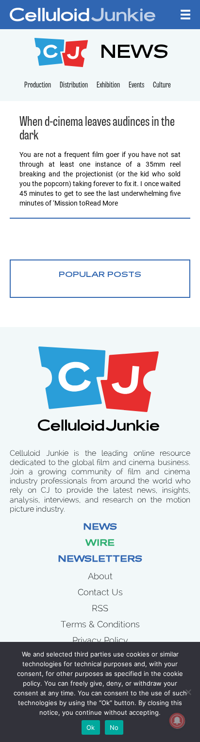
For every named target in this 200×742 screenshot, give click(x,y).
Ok (90, 727)
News (100, 528)
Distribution (74, 85)
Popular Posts (100, 275)
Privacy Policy (100, 640)
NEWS (134, 54)
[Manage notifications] (177, 720)
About (100, 576)
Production (37, 85)
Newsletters (100, 560)
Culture (162, 85)
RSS (100, 608)
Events (136, 85)
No (114, 727)
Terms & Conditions (100, 624)
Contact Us (100, 592)
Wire (100, 544)
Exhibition (108, 85)
